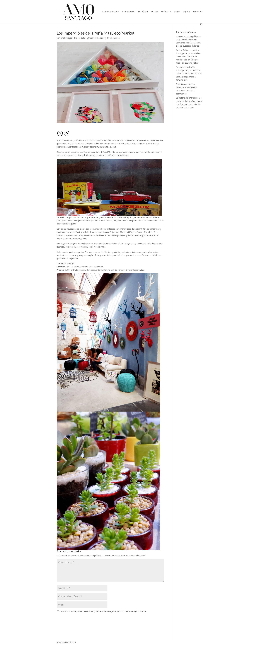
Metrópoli (143, 12)
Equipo (186, 12)
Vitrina (102, 38)
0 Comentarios (113, 38)
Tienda (177, 12)
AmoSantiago (66, 38)
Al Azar (154, 12)
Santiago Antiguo (110, 12)
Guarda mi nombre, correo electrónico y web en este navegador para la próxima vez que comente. (103, 611)
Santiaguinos (128, 12)
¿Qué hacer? (92, 38)
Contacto (197, 12)
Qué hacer (166, 12)
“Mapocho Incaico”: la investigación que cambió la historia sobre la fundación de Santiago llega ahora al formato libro (189, 73)
